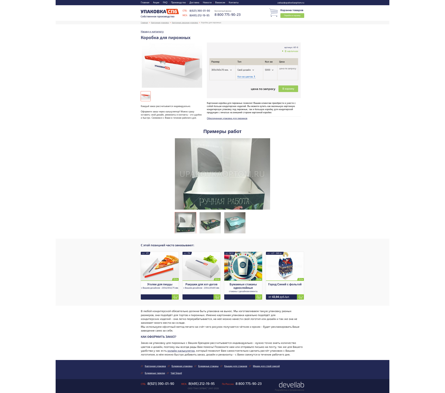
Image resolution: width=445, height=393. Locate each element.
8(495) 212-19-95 (199, 15)
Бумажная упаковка (182, 366)
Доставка (194, 2)
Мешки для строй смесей (266, 366)
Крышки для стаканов (235, 366)
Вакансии (220, 2)
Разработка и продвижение (289, 389)
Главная (145, 2)
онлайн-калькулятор (181, 350)
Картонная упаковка (160, 23)
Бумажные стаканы (208, 366)
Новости (207, 2)
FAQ (165, 2)
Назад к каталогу (152, 31)
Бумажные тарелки (155, 373)
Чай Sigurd (176, 373)
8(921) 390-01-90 (199, 10)
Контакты (233, 2)
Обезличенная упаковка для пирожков (227, 118)
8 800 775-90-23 (249, 383)
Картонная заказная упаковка (185, 23)
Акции (156, 2)
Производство (178, 2)
